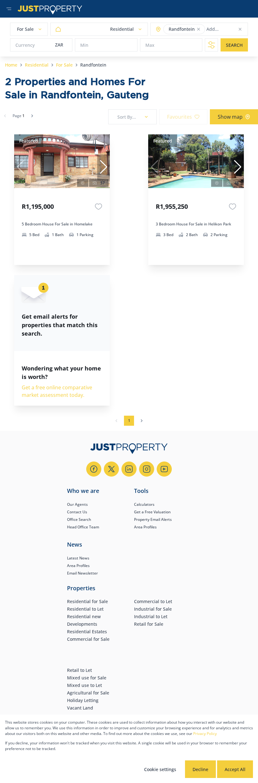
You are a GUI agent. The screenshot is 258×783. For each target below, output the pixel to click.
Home (11, 65)
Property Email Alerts (153, 519)
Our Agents (77, 504)
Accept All (235, 769)
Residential (36, 65)
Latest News (78, 558)
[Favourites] (98, 206)
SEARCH (234, 45)
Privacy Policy (205, 733)
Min (84, 45)
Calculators (144, 504)
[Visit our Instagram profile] (146, 469)
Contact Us (77, 512)
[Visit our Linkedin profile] (129, 469)
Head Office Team (83, 527)
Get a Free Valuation (152, 512)
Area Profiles (145, 527)
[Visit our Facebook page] (93, 469)
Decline (200, 769)
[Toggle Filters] (211, 44)
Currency (25, 45)
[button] (198, 29)
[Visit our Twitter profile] (111, 469)
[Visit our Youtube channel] (164, 469)
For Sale (64, 65)
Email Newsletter (82, 573)
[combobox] (231, 29)
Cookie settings (160, 769)
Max (149, 45)
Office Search (79, 519)
